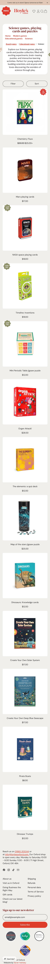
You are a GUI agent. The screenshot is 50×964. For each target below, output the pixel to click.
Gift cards (7, 894)
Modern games (20, 36)
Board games (11, 44)
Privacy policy (34, 896)
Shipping (32, 878)
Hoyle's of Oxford (17, 960)
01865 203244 (22, 851)
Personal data (34, 887)
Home (8, 36)
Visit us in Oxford (11, 883)
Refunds (31, 883)
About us (7, 878)
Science (29, 38)
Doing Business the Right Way (12, 889)
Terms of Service (36, 891)
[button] (33, 11)
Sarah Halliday (20, 962)
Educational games (14, 38)
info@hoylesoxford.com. (17, 854)
